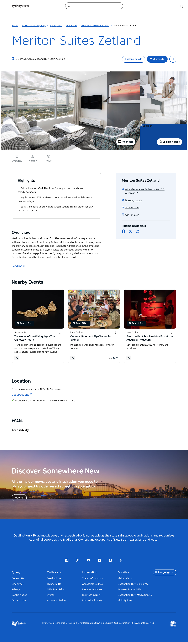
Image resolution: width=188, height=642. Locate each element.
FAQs (49, 161)
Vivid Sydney (125, 600)
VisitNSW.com (125, 578)
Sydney (16, 572)
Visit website (157, 59)
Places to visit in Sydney (34, 26)
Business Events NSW (129, 589)
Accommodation (56, 600)
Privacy (16, 589)
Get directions (20, 395)
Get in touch (132, 215)
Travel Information (92, 578)
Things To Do (54, 584)
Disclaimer (18, 584)
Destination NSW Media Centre (135, 595)
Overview (17, 161)
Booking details (133, 59)
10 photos (127, 142)
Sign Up (19, 497)
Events (50, 595)
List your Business (92, 589)
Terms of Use (19, 600)
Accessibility (20, 430)
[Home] (20, 6)
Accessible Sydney (92, 584)
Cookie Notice (19, 595)
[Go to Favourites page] (181, 5)
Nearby (33, 161)
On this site (54, 572)
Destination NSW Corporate (133, 584)
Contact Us (18, 578)
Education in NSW (92, 600)
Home (15, 26)
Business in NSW (91, 595)
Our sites (123, 572)
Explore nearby (171, 142)
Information (89, 572)
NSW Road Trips (55, 589)
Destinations (54, 578)
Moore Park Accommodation (95, 26)
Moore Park (71, 26)
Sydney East (56, 26)
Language (164, 572)
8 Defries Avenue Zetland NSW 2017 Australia (41, 59)
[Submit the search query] (69, 5)
